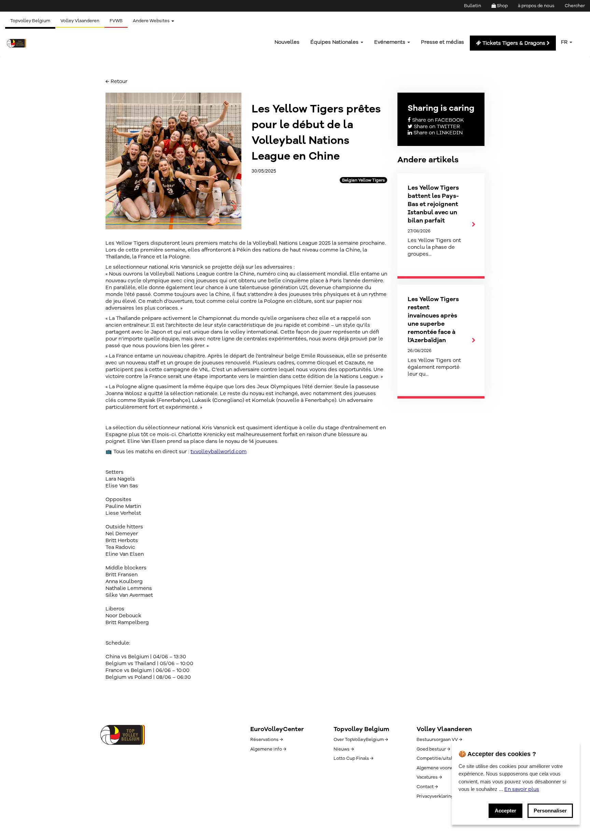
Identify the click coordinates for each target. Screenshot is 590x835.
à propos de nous (536, 6)
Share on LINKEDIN (437, 132)
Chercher (575, 6)
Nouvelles (287, 42)
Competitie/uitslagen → (442, 758)
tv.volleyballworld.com (219, 451)
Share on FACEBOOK (437, 120)
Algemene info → (268, 749)
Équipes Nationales (335, 42)
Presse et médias (442, 42)
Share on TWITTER (436, 126)
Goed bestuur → (433, 749)
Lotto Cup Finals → (353, 758)
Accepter (505, 810)
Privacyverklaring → (437, 796)
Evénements (390, 42)
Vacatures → (429, 777)
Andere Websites (152, 21)
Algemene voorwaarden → (444, 768)
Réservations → (266, 740)
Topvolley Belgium (30, 21)
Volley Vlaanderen (79, 21)
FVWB (116, 21)
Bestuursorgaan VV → (439, 740)
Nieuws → (344, 749)
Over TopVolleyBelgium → (361, 740)
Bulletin (472, 6)
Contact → (427, 787)
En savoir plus (521, 789)
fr (565, 42)
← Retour (116, 81)
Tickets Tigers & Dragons (514, 43)
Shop (502, 6)
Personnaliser (550, 810)
